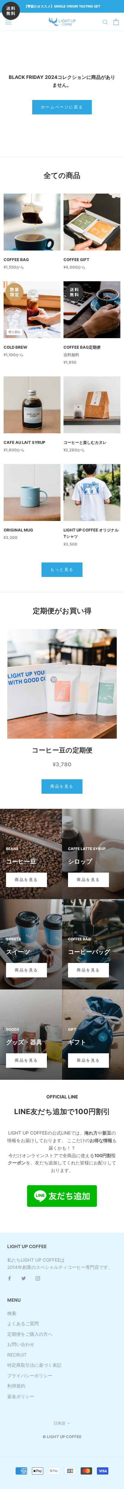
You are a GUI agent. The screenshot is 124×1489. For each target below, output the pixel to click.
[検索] (105, 21)
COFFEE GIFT (76, 259)
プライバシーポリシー (29, 1375)
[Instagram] (38, 1278)
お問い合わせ (20, 1344)
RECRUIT (17, 1355)
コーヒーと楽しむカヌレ (85, 442)
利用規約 (16, 1386)
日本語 (59, 1423)
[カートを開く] (116, 22)
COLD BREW (15, 347)
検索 (11, 1313)
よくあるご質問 (23, 1323)
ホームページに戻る (62, 106)
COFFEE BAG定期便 (82, 347)
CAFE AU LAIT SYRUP (24, 442)
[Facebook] (9, 1278)
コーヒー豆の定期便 (62, 750)
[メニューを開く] (8, 21)
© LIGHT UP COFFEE (62, 1436)
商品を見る (62, 786)
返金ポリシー (20, 1396)
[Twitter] (23, 1278)
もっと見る (62, 569)
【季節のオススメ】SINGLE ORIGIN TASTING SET (62, 6)
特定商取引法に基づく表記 (34, 1365)
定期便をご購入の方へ (29, 1334)
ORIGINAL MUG (18, 530)
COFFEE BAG (16, 259)
